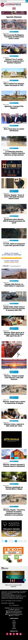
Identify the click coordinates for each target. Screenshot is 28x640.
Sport (14, 625)
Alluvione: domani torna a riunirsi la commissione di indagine (14, 402)
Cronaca (14, 622)
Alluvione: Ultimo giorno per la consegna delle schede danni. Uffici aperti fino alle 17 (14, 334)
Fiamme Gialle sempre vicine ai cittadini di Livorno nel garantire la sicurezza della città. (14, 308)
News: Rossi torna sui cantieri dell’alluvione (14, 130)
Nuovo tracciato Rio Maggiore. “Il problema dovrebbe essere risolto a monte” (14, 36)
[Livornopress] (11, 5)
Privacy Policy (4, 603)
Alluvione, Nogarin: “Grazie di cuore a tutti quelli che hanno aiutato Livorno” (14, 196)
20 (26, 541)
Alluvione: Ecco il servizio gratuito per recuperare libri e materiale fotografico (14, 61)
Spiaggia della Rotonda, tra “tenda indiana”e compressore (14, 285)
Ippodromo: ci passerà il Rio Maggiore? (14, 107)
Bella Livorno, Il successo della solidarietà (13, 585)
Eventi (14, 626)
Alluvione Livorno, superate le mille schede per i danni (14, 425)
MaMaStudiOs (16, 605)
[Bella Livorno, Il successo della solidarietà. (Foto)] (13, 577)
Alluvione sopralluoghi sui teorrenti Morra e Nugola (14, 488)
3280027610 (17, 609)
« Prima (2, 540)
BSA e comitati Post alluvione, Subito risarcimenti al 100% (14, 84)
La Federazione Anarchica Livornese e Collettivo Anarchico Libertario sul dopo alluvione (14, 153)
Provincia (14, 628)
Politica (14, 623)
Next (24, 580)
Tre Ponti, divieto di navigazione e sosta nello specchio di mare (14, 244)
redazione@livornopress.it (16, 611)
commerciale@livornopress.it (16, 614)
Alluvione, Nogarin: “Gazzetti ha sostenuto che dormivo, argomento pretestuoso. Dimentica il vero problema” (14, 512)
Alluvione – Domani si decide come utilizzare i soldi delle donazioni (14, 377)
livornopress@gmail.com (16, 612)
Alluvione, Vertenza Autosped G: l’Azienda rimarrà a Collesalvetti (14, 465)
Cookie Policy (11, 603)
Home (14, 620)
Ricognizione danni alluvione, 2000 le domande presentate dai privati (14, 221)
